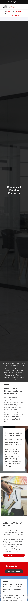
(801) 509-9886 (14, 15)
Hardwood (16, 19)
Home (2, 19)
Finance (8, 11)
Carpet (8, 19)
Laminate (24, 19)
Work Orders (17, 11)
